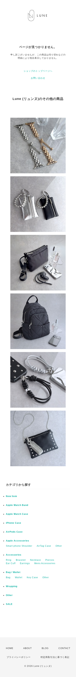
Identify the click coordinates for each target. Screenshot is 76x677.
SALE (9, 604)
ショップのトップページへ (38, 71)
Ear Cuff (10, 563)
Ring (8, 560)
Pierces (49, 560)
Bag (8, 577)
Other (59, 546)
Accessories (13, 555)
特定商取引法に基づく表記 (55, 657)
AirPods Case (14, 532)
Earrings (25, 563)
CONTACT (64, 648)
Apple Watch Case (17, 514)
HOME (9, 648)
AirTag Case (44, 546)
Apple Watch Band (17, 505)
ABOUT (27, 648)
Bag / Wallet (13, 572)
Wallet (18, 577)
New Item (11, 496)
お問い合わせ (38, 78)
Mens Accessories (44, 563)
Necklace (35, 560)
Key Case (32, 577)
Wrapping (11, 586)
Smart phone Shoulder (19, 546)
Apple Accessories (17, 540)
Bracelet (21, 560)
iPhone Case (13, 523)
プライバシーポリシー (19, 657)
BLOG (45, 648)
